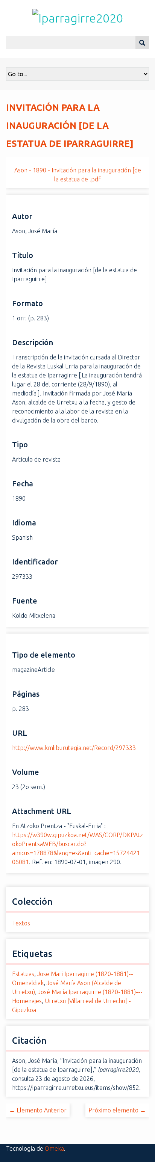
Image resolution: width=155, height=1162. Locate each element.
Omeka (54, 1148)
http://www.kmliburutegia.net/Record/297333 (74, 747)
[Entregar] (142, 42)
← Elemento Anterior (38, 1110)
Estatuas (23, 973)
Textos (21, 923)
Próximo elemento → (117, 1110)
